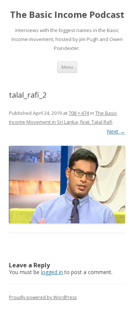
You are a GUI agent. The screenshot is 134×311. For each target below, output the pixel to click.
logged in (52, 272)
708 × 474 (78, 113)
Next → (116, 131)
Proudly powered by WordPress (43, 297)
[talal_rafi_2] (67, 185)
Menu (67, 67)
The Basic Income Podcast (67, 15)
